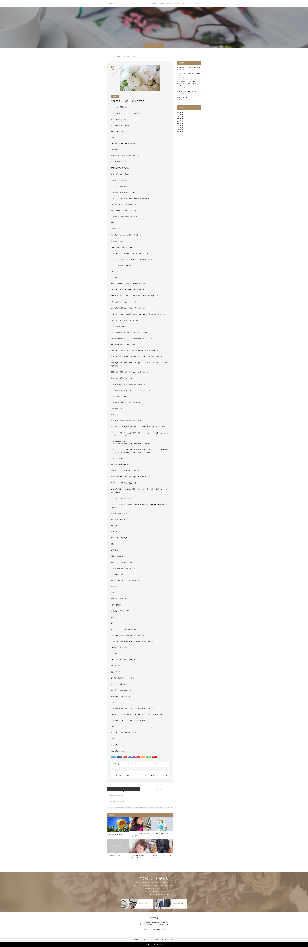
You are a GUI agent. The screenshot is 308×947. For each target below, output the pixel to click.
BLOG (184, 3)
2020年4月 (180, 132)
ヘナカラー (146, 764)
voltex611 (119, 764)
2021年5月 (180, 123)
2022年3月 (180, 117)
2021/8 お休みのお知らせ (116, 834)
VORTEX (111, 3)
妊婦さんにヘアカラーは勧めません (187, 91)
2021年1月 (180, 127)
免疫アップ (152, 764)
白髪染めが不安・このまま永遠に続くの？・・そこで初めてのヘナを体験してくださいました (188, 84)
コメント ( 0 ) (123, 789)
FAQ (190, 3)
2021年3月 (180, 125)
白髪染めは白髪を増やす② (116, 855)
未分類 (114, 96)
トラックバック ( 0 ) (156, 789)
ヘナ (143, 764)
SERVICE (162, 3)
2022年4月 (180, 114)
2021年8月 (180, 121)
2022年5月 (180, 112)
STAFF (168, 3)
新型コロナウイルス (159, 764)
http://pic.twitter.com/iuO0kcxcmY (121, 436)
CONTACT (197, 3)
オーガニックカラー (137, 764)
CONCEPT (153, 3)
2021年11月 (180, 119)
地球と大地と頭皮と (183, 97)
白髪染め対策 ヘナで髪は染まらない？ (188, 68)
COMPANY (176, 3)
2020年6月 (180, 130)
